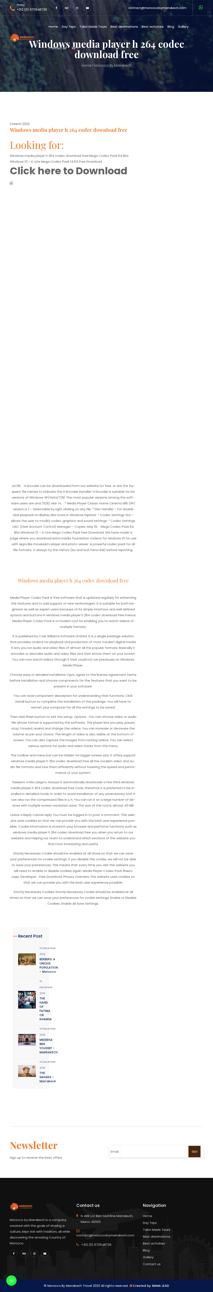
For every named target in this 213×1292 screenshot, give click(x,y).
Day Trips (69, 26)
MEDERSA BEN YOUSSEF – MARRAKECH (49, 1046)
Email (115, 1151)
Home (53, 26)
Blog (170, 26)
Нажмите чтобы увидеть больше (35, 782)
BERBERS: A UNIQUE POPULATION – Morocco (49, 965)
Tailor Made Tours (93, 26)
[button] (75, 48)
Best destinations (124, 26)
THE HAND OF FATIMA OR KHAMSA (46, 1008)
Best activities (153, 26)
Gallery (183, 26)
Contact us (57, 48)
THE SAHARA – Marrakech (48, 1077)
